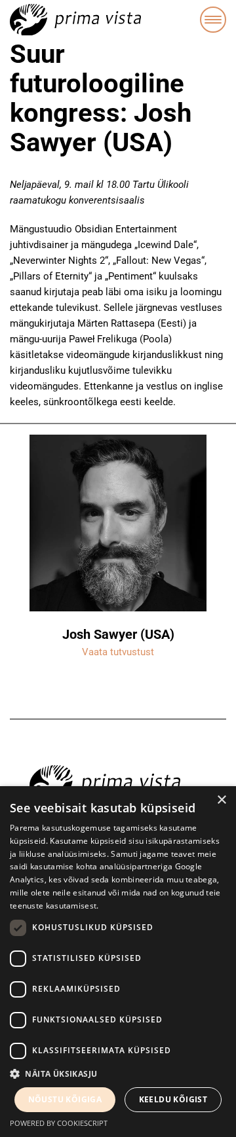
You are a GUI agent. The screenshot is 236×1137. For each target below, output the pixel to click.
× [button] (221, 800)
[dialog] (118, 961)
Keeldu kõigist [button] (173, 1099)
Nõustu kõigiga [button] (65, 1099)
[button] (118, 1074)
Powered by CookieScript (59, 1123)
